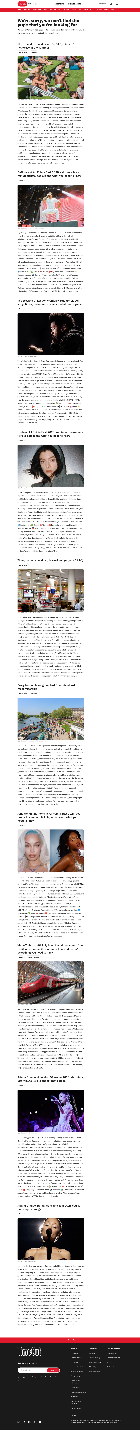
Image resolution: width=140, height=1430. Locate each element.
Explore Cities (60, 4)
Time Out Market (94, 1371)
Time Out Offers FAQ (95, 1362)
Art (51, 9)
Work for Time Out (77, 1367)
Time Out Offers (112, 1353)
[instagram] (19, 1422)
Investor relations (76, 1358)
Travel (80, 9)
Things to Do (27, 9)
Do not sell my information (75, 1382)
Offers (86, 9)
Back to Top (72, 1340)
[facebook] (29, 1422)
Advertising (92, 1367)
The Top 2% (67, 9)
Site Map (73, 1416)
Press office (74, 1353)
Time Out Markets (74, 4)
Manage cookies (76, 1408)
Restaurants (57, 9)
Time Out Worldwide (113, 1358)
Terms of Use (48, 1377)
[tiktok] (24, 1422)
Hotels (74, 9)
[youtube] (40, 1422)
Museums (106, 9)
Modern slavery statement (76, 1403)
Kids (91, 9)
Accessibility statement (78, 1392)
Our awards (74, 1362)
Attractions (98, 9)
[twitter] (35, 1422)
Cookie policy (75, 1388)
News (19, 9)
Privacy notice (75, 1376)
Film (112, 9)
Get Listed (92, 1353)
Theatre (45, 9)
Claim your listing (94, 1358)
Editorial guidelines (77, 1371)
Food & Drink (37, 9)
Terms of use (75, 1397)
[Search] (111, 4)
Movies (109, 1362)
